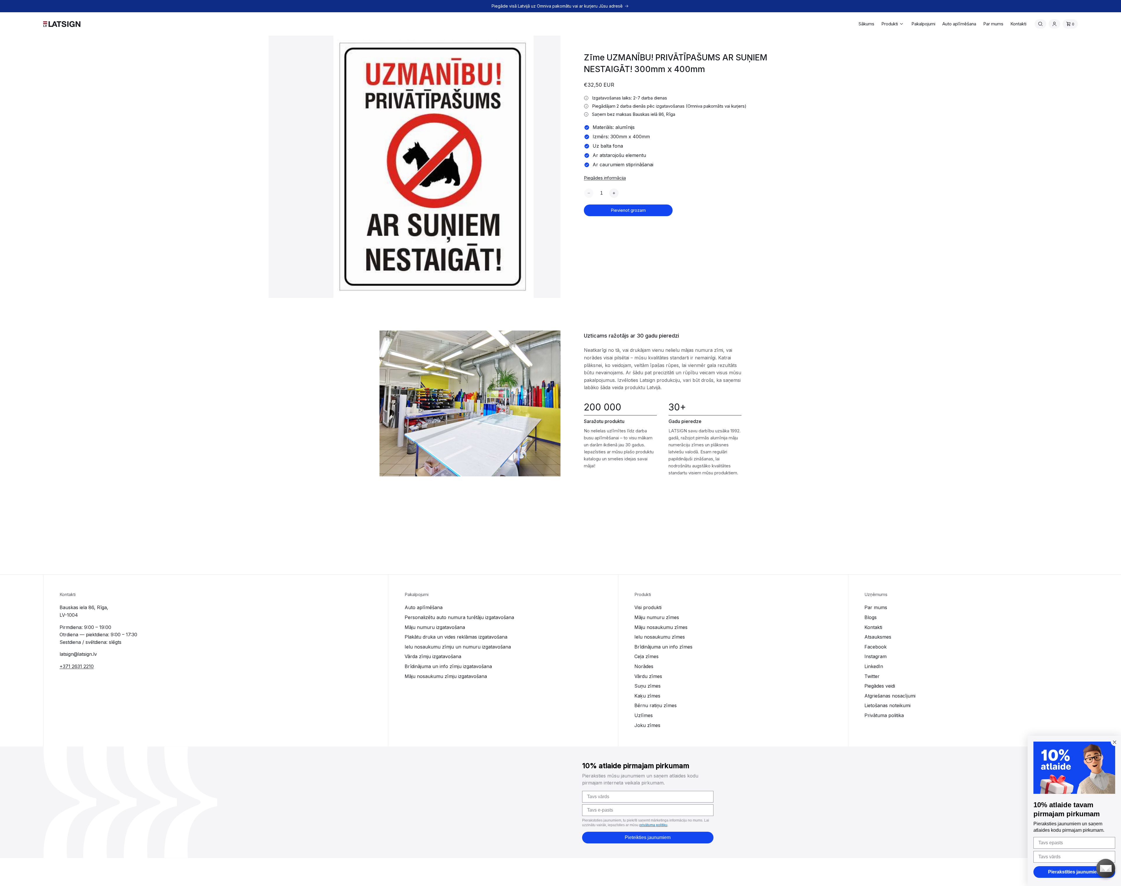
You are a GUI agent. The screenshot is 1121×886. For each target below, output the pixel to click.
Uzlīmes (643, 715)
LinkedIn (873, 666)
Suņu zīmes (647, 686)
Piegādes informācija (605, 178)
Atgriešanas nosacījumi (889, 696)
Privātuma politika (884, 715)
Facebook (875, 647)
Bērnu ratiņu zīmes (655, 705)
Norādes (643, 666)
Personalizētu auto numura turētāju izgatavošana (459, 617)
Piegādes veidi (879, 686)
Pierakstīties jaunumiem (1074, 871)
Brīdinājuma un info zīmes (663, 647)
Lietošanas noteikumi (887, 705)
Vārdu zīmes (648, 676)
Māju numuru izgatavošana (435, 627)
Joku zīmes (647, 725)
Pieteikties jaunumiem (648, 837)
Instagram (875, 656)
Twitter (872, 676)
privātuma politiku (653, 825)
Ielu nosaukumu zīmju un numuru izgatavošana (458, 647)
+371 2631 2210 (77, 666)
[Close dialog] (1114, 742)
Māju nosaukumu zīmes (660, 627)
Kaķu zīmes (647, 696)
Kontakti (873, 627)
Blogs (870, 617)
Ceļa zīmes (646, 656)
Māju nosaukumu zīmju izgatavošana (446, 676)
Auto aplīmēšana (424, 607)
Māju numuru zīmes (656, 617)
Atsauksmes (877, 637)
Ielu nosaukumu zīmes (659, 637)
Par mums (875, 607)
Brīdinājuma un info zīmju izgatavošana (448, 666)
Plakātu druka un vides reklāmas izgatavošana (456, 637)
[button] (893, 24)
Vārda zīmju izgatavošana (433, 656)
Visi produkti (648, 607)
